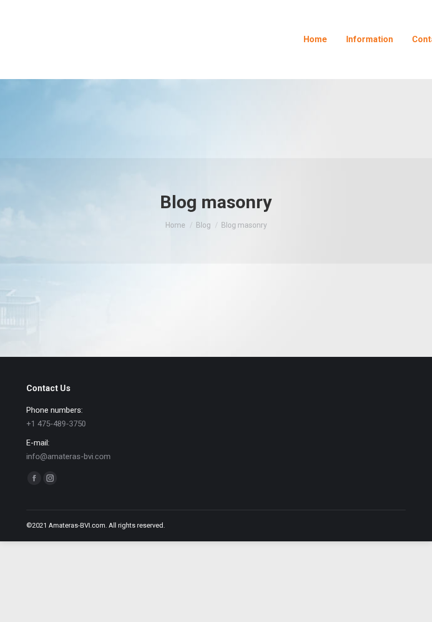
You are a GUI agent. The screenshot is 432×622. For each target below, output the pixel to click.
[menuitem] (315, 39)
